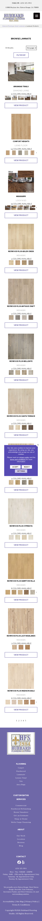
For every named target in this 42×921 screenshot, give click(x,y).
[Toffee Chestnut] (32, 702)
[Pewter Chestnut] (14, 702)
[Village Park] (21, 126)
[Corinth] (14, 207)
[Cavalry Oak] (18, 482)
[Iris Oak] (18, 427)
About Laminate (19, 26)
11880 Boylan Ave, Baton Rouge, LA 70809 (21, 7)
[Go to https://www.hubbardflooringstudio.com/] (21, 743)
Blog (21, 845)
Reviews (21, 842)
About (21, 829)
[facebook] (19, 862)
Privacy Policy (31, 901)
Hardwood (21, 771)
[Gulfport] (20, 207)
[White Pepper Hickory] (21, 621)
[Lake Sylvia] (14, 97)
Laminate (21, 774)
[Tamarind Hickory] (27, 647)
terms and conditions (18, 459)
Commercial (21, 805)
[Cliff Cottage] (20, 152)
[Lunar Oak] (24, 482)
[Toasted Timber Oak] (18, 262)
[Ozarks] (34, 97)
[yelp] (23, 862)
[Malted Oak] (24, 262)
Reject (27, 467)
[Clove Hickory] (21, 647)
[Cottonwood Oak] (24, 427)
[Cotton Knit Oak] (24, 317)
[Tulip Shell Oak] (14, 592)
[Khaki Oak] (18, 537)
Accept (15, 467)
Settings (21, 471)
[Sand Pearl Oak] (11, 482)
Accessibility (8, 901)
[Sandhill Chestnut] (21, 676)
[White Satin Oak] (31, 537)
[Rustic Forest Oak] (31, 427)
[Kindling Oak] (31, 317)
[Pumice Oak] (24, 537)
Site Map (20, 901)
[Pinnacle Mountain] (21, 97)
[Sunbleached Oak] (20, 592)
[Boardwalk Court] (26, 152)
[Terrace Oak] (18, 372)
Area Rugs (21, 784)
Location (21, 839)
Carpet (21, 767)
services (21, 799)
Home (4, 26)
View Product (21, 105)
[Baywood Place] (14, 152)
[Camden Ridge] (32, 152)
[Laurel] (32, 207)
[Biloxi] (21, 181)
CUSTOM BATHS (21, 795)
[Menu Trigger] (36, 16)
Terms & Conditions (21, 904)
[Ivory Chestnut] (20, 702)
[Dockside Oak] (26, 592)
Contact (21, 856)
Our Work (21, 835)
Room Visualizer (21, 812)
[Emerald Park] (21, 71)
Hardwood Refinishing (21, 808)
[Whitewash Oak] (31, 372)
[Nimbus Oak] (21, 401)
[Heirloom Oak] (21, 511)
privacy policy (24, 457)
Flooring (10, 26)
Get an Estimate (21, 815)
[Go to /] (21, 18)
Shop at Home (21, 818)
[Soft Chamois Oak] (21, 291)
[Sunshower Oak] (32, 592)
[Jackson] (26, 207)
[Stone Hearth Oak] (18, 317)
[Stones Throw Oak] (31, 262)
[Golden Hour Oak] (21, 566)
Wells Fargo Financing (21, 822)
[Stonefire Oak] (21, 346)
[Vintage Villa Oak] (24, 372)
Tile (21, 781)
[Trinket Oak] (31, 482)
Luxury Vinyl (21, 777)
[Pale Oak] (21, 236)
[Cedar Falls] (27, 97)
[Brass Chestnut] (26, 702)
